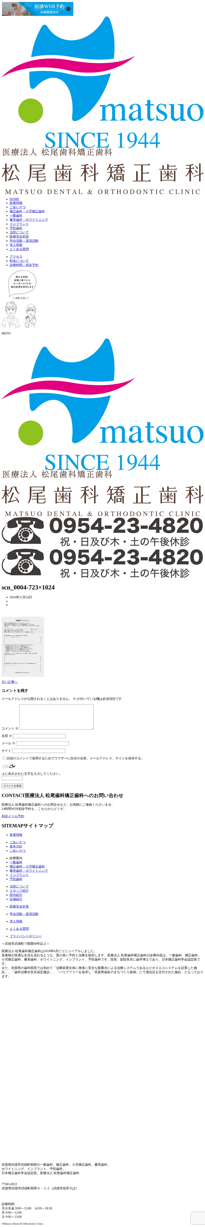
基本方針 (16, 846)
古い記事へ (10, 682)
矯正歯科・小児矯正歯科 (27, 211)
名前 (7, 736)
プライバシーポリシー (26, 936)
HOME (14, 199)
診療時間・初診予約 (24, 265)
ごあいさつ (18, 207)
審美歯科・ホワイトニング (29, 219)
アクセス (16, 256)
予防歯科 (16, 228)
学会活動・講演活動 (24, 240)
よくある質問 (19, 249)
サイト (6, 750)
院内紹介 (16, 895)
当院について (19, 232)
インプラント (19, 224)
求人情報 (16, 245)
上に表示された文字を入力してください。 (32, 773)
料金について (19, 260)
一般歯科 (16, 215)
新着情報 (16, 203)
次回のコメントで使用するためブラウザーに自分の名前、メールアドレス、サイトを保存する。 (75, 758)
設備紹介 (16, 899)
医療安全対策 (19, 236)
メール (8, 743)
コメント (10, 728)
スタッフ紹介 (19, 890)
